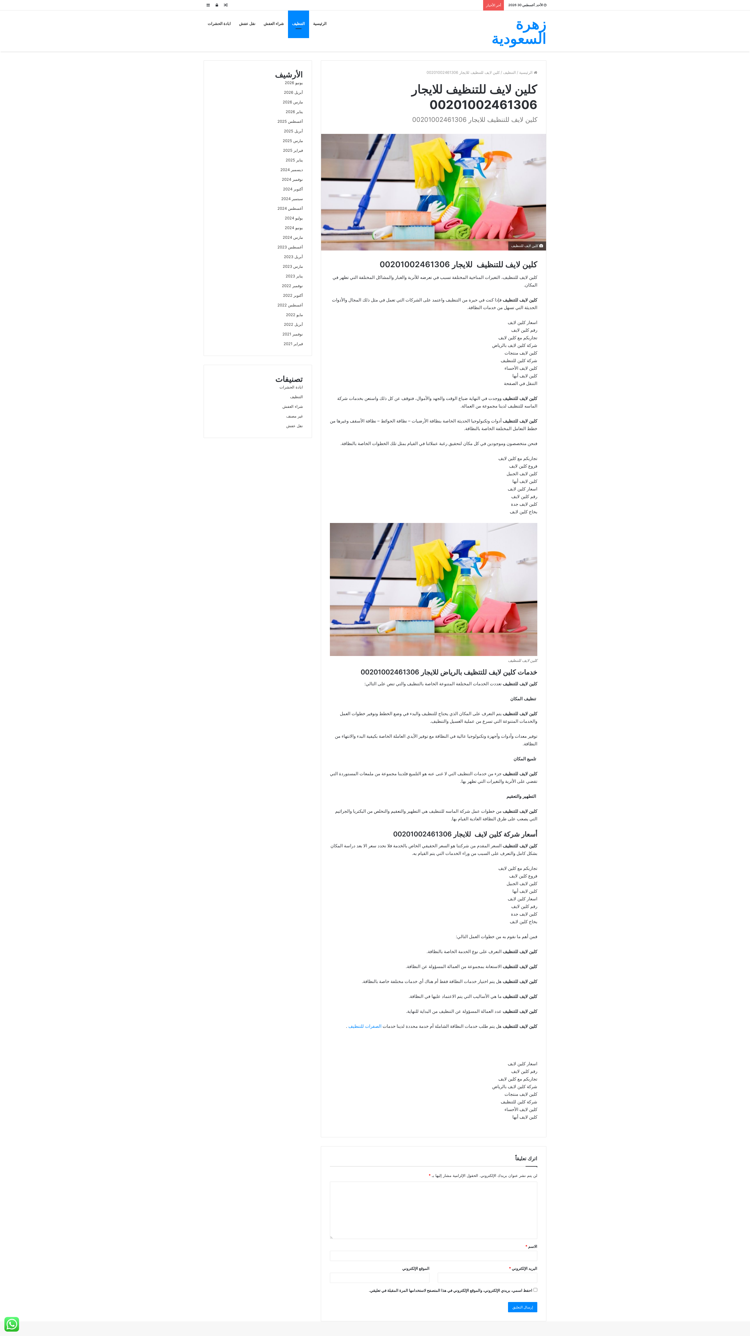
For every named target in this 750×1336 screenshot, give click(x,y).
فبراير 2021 (293, 343)
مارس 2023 (293, 266)
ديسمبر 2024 (291, 169)
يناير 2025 (294, 160)
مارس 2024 (293, 237)
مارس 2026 (293, 102)
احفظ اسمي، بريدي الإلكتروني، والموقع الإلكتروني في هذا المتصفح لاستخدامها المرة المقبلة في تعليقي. (450, 1290)
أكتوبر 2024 (293, 189)
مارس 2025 (293, 140)
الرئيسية (320, 23)
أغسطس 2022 (290, 305)
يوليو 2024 (294, 218)
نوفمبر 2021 (292, 334)
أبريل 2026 (293, 92)
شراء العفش (274, 23)
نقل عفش (247, 23)
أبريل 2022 (293, 324)
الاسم (531, 1246)
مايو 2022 (294, 314)
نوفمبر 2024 (292, 179)
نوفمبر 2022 (292, 285)
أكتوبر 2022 (293, 295)
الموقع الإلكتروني (415, 1268)
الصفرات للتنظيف (364, 1026)
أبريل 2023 (293, 256)
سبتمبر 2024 (292, 198)
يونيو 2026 (294, 82)
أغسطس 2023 (290, 247)
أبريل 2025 (293, 131)
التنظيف (298, 23)
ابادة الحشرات (219, 23)
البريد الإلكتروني (523, 1268)
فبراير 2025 (293, 150)
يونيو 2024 (294, 227)
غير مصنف (294, 416)
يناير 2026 (294, 111)
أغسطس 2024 (290, 208)
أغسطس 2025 (290, 121)
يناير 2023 (294, 276)
